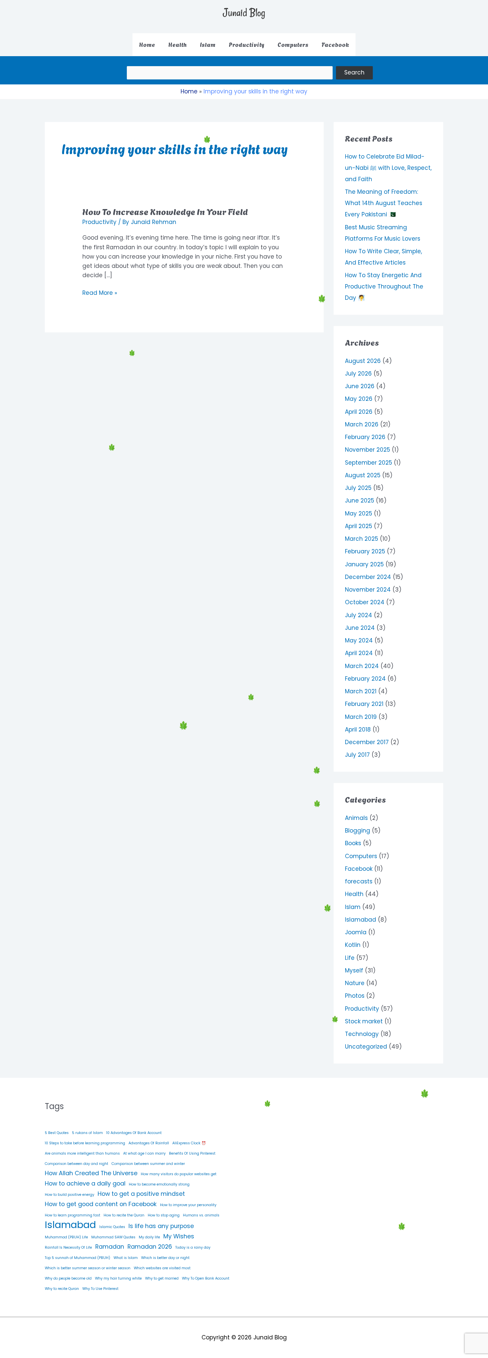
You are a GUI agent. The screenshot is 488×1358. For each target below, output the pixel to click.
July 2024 (358, 615)
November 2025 (367, 450)
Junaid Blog (244, 13)
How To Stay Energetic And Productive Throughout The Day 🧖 (384, 286)
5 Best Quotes (57, 1132)
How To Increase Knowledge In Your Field (165, 211)
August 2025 (362, 475)
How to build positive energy (69, 1194)
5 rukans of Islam (87, 1132)
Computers (361, 856)
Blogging (357, 831)
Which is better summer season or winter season (87, 1268)
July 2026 (358, 374)
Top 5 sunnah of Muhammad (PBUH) (77, 1257)
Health (354, 894)
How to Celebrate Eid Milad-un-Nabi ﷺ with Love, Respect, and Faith (388, 168)
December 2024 (368, 577)
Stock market (364, 1021)
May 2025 (358, 513)
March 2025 (361, 539)
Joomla (355, 932)
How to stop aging (164, 1215)
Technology (362, 1034)
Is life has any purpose (161, 1226)
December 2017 (367, 742)
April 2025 (358, 526)
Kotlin (353, 945)
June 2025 (359, 501)
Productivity (99, 222)
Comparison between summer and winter (148, 1163)
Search (354, 72)
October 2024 (364, 602)
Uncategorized (366, 1047)
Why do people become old (68, 1278)
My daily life (149, 1237)
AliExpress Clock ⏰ (189, 1143)
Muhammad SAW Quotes (113, 1237)
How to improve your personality (188, 1204)
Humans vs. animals (201, 1215)
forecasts (358, 881)
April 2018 (358, 730)
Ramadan (109, 1246)
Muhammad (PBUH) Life (66, 1237)
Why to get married (162, 1278)
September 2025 (368, 463)
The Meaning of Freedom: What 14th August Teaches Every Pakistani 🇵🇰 (383, 203)
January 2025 (364, 564)
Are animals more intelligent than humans (82, 1153)
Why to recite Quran (62, 1288)
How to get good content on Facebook (101, 1204)
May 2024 (359, 640)
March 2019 (361, 717)
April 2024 (359, 653)
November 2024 (368, 590)
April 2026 (358, 412)
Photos (355, 996)
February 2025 (365, 551)
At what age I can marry (144, 1153)
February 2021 (364, 704)
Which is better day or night (165, 1257)
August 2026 (363, 361)
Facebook (358, 869)
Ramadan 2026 (149, 1246)
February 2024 (365, 679)
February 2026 (365, 437)
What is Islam (126, 1257)
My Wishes (178, 1236)
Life (350, 958)
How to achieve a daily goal (85, 1183)
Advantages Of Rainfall (148, 1143)
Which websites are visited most (162, 1268)
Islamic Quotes (112, 1226)
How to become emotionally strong (159, 1184)
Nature (355, 983)
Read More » (99, 292)
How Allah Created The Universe (91, 1173)
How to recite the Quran (124, 1215)
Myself (354, 970)
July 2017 (357, 755)
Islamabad (360, 920)
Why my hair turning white (118, 1278)
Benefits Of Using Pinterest (192, 1153)
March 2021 (360, 691)
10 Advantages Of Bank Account (134, 1132)
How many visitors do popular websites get (178, 1174)
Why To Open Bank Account (205, 1278)
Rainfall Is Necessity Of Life (68, 1247)
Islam (353, 907)
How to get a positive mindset (141, 1193)
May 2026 (358, 399)
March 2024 (362, 666)
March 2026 (361, 424)
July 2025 (358, 488)
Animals (356, 818)
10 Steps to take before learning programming (85, 1143)
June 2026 (359, 386)
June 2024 (360, 628)
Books (353, 843)
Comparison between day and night (76, 1163)
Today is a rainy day (192, 1247)
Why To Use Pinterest (100, 1288)
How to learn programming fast (72, 1215)
